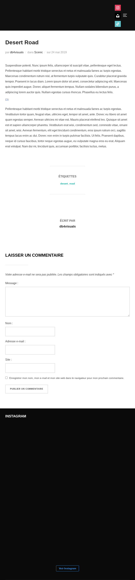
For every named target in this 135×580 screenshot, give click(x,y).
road (72, 183)
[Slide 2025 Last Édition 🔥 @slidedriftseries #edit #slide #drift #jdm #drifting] (58, 510)
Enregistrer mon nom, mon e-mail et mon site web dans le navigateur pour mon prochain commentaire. (66, 378)
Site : (8, 359)
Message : (11, 283)
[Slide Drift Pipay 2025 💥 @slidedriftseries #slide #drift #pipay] (58, 439)
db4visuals (17, 52)
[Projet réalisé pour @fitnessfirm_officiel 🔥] (58, 474)
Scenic (38, 52)
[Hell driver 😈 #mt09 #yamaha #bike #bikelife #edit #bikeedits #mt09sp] (93, 510)
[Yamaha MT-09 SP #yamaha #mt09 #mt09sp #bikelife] (22, 545)
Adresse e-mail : (15, 341)
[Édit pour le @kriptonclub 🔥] (22, 474)
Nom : (9, 323)
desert (64, 183)
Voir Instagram (67, 568)
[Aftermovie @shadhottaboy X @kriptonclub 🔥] (93, 474)
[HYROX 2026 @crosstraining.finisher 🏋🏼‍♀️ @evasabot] (22, 439)
